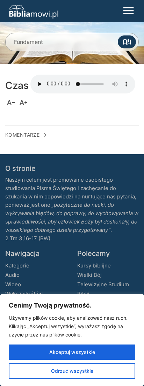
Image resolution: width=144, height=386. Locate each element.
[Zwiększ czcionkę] (23, 102)
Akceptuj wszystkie (72, 352)
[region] (72, 340)
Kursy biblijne (94, 265)
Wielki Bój (89, 275)
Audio (12, 275)
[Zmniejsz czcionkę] (10, 102)
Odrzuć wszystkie (72, 371)
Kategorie (17, 265)
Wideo (13, 284)
